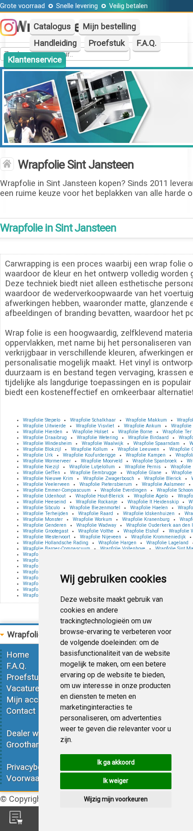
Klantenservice (35, 60)
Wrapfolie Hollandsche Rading (55, 543)
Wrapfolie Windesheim (47, 443)
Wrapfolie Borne (135, 432)
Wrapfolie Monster (43, 519)
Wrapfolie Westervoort (46, 537)
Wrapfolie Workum (92, 519)
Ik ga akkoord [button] (116, 762)
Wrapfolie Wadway (96, 525)
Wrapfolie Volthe (96, 531)
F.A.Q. (146, 43)
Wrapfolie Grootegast (45, 531)
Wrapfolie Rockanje (97, 502)
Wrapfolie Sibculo (41, 508)
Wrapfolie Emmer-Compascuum (57, 490)
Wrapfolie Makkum (146, 420)
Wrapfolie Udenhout (44, 496)
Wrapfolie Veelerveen (46, 484)
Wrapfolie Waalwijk (102, 443)
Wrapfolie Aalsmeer (163, 484)
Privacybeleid (30, 767)
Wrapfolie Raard (95, 513)
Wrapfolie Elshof (141, 531)
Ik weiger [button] (115, 780)
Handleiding (55, 43)
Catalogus (52, 26)
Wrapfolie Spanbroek (154, 461)
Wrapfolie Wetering (97, 437)
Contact (20, 711)
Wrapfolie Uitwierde (44, 426)
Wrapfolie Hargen (117, 543)
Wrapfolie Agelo (151, 496)
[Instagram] (13, 33)
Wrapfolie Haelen (149, 508)
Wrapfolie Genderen (44, 525)
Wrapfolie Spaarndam (156, 443)
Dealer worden (33, 733)
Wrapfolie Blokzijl (42, 449)
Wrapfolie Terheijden (45, 513)
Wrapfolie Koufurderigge (89, 455)
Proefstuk (106, 43)
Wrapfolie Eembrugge (93, 472)
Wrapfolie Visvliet (95, 426)
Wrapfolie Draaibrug (45, 437)
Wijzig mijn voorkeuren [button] (116, 799)
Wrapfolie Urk (38, 455)
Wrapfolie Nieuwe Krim (48, 478)
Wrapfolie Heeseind (44, 502)
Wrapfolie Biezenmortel (95, 508)
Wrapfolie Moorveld (102, 461)
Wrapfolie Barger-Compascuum (56, 548)
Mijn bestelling (109, 26)
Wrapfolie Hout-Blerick (99, 496)
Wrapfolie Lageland (167, 543)
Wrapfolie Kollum (89, 449)
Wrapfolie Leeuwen (138, 449)
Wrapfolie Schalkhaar (93, 420)
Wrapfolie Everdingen (124, 490)
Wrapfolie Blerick (162, 478)
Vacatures (25, 688)
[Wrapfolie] (7, 165)
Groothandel (28, 745)
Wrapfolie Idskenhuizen (149, 513)
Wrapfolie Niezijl (41, 467)
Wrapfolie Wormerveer (47, 461)
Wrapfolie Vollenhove (122, 548)
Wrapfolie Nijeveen (100, 537)
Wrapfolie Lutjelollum (92, 467)
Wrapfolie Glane (144, 472)
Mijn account (30, 700)
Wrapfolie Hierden (42, 432)
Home (17, 655)
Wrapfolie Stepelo (41, 420)
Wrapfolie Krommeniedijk (158, 537)
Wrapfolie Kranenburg (146, 519)
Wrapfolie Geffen (41, 472)
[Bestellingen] (15, 822)
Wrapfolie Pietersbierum (105, 484)
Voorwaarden (31, 778)
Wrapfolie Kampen (146, 455)
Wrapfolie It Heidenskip (153, 502)
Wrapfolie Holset (90, 432)
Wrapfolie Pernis (143, 467)
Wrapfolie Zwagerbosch (108, 478)
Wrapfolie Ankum (142, 426)
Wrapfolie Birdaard (148, 437)
